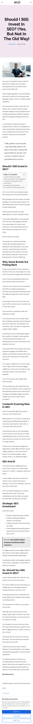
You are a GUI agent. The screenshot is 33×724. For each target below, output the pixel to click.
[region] (16, 710)
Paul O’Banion (12, 44)
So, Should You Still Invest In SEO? (15, 187)
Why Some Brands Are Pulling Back (14, 179)
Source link (5, 693)
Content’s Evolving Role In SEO (13, 181)
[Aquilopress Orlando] (17, 2)
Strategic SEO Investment (12, 185)
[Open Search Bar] (2, 2)
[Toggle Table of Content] (23, 174)
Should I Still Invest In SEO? (12, 177)
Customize (16, 716)
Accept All (16, 711)
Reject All (16, 720)
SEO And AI (8, 183)
